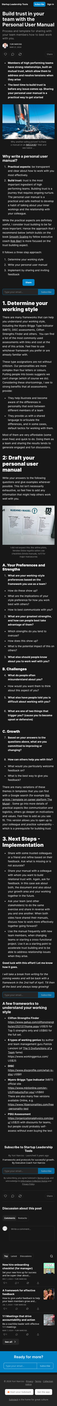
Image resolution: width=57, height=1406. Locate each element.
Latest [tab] (14, 1256)
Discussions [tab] (25, 1256)
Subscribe (39, 4)
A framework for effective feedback (18, 1292)
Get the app (43, 1391)
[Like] (5, 54)
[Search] (51, 1256)
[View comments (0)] (13, 54)
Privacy (29, 1381)
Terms (38, 1381)
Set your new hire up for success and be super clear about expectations (19, 1274)
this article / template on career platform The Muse (27, 799)
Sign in (50, 4)
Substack (13, 1399)
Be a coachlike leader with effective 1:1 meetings (20, 1325)
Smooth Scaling (18, 236)
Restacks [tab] (22, 1218)
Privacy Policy (28, 1184)
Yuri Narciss (16, 44)
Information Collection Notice (34, 1181)
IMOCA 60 (31, 144)
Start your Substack (20, 1391)
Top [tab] (6, 1256)
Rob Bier (15, 241)
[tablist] (15, 1218)
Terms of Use (43, 1178)
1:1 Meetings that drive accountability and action (18, 1318)
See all (8, 1341)
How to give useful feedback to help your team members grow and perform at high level (21, 1300)
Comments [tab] (9, 1218)
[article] (28, 1274)
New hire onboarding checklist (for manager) (17, 1266)
